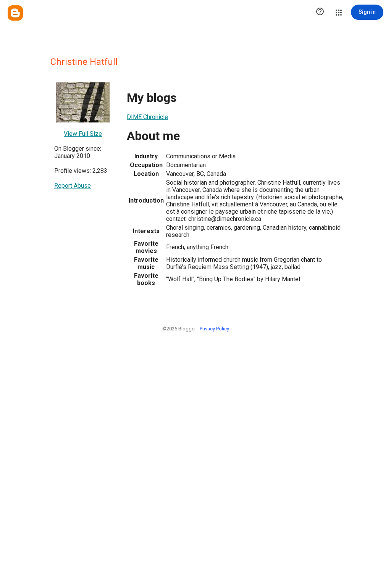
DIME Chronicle (147, 117)
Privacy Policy (214, 329)
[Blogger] (15, 13)
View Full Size (83, 133)
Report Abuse (72, 185)
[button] (320, 12)
